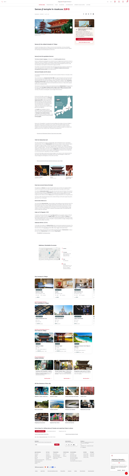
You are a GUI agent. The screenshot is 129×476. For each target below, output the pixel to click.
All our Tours (48, 453)
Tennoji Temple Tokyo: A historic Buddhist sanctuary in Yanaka (63, 371)
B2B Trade (36, 457)
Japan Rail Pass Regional (56, 456)
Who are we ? (36, 453)
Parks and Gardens (39, 409)
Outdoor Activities (54, 409)
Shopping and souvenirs (40, 422)
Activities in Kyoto (85, 456)
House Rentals (72, 453)
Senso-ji (53, 178)
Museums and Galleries (70, 409)
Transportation (50, 4)
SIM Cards (64, 453)
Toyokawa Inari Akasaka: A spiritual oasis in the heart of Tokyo (44, 371)
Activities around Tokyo (59, 316)
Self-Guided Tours (48, 456)
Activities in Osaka (85, 457)
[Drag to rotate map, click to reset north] (59, 253)
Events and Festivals (69, 422)
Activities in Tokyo (39, 316)
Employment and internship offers (39, 459)
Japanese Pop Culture (54, 422)
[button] (36, 27)
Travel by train (92, 456)
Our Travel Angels (72, 459)
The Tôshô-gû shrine (46, 233)
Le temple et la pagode (38, 178)
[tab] (40, 431)
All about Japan (92, 453)
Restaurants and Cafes (85, 409)
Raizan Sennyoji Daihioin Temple (72, 434)
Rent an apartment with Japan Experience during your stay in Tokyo (50, 160)
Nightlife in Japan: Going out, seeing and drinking (42, 396)
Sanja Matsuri (46, 227)
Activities (88, 4)
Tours (56, 4)
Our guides (47, 458)
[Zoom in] (59, 250)
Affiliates (36, 456)
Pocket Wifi (64, 456)
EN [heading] (107, 1)
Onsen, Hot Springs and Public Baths (72, 396)
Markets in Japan (53, 396)
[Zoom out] (59, 252)
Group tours (38, 343)
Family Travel (83, 396)
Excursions (61, 4)
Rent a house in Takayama (74, 458)
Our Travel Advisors (48, 459)
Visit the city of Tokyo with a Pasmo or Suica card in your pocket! (49, 133)
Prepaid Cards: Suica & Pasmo (57, 457)
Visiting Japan (42, 4)
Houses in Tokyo (39, 289)
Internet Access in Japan (79, 4)
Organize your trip (62, 431)
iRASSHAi (36, 463)
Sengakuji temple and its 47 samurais (82, 371)
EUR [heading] (110, 1)
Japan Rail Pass (55, 453)
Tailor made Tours (48, 457)
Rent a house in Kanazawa (74, 457)
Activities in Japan (85, 453)
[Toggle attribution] (59, 259)
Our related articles (40, 431)
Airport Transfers (55, 458)
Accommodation (69, 4)
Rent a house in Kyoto (73, 456)
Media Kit (36, 458)
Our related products (51, 431)
